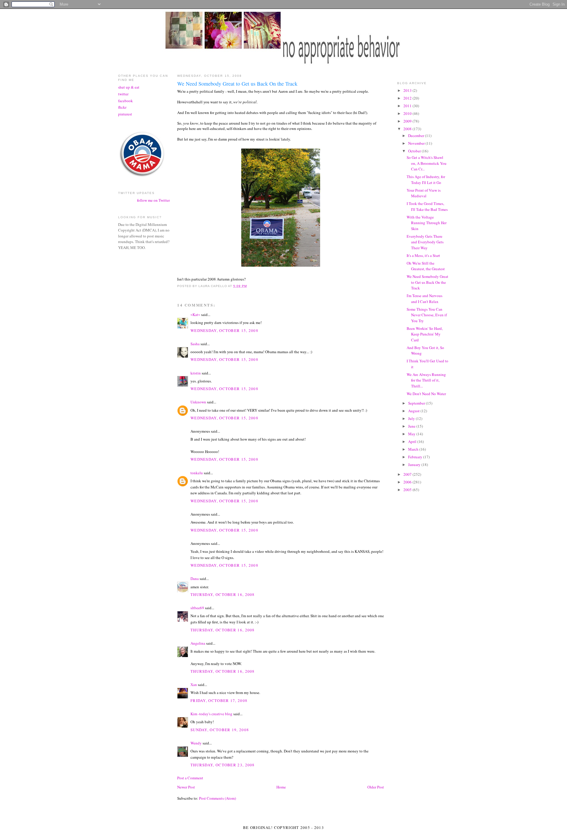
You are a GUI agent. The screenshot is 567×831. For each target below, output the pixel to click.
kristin (195, 373)
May (412, 433)
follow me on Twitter (153, 200)
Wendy (196, 743)
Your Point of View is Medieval (424, 193)
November (417, 143)
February (415, 457)
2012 (408, 98)
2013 (408, 90)
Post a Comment (190, 778)
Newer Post (186, 787)
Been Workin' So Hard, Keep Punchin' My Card (425, 334)
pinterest (125, 114)
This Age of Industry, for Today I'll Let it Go (426, 179)
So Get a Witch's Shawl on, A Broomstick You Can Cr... (427, 163)
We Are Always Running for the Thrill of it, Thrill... (426, 380)
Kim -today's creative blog (211, 713)
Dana (194, 578)
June (412, 426)
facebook (125, 100)
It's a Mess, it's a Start (423, 255)
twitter (123, 94)
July (412, 418)
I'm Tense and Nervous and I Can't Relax (424, 298)
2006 (408, 482)
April (412, 441)
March (413, 449)
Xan (193, 684)
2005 (408, 489)
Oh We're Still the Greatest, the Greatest (426, 266)
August (414, 410)
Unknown (198, 402)
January (414, 464)
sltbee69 (197, 607)
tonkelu (196, 472)
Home (281, 787)
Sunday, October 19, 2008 (219, 729)
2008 (408, 128)
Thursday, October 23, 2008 (222, 765)
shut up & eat (128, 87)
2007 (408, 474)
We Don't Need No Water (426, 393)
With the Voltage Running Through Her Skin (427, 222)
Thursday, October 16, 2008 (222, 594)
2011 (408, 105)
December (416, 135)
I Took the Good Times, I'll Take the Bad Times (427, 206)
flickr (122, 107)
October (415, 151)
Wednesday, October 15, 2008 (224, 330)
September (417, 403)
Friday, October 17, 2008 (218, 700)
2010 (408, 113)
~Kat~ (195, 314)
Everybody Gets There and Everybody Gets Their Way (425, 242)
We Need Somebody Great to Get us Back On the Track (427, 282)
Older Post (375, 787)
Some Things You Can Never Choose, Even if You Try (427, 315)
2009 (408, 121)
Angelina (197, 643)
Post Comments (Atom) (217, 798)
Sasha (195, 343)
